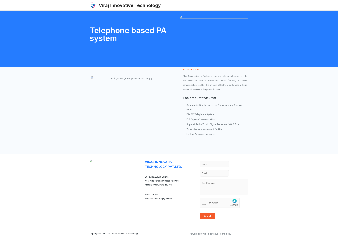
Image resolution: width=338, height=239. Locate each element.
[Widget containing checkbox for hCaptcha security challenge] (220, 203)
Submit (207, 216)
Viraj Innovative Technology (130, 5)
